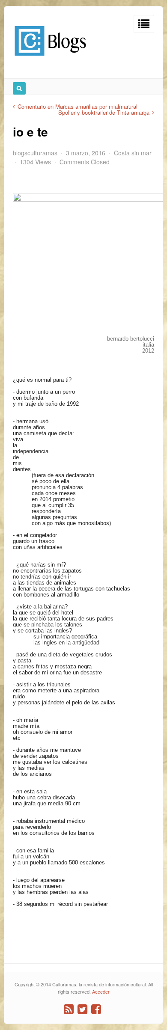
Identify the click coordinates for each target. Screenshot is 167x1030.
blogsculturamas (35, 152)
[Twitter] (82, 1009)
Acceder (101, 991)
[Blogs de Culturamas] (50, 58)
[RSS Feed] (69, 1009)
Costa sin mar (133, 152)
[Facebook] (96, 1009)
